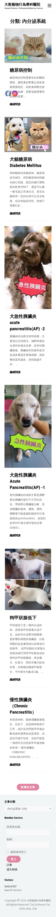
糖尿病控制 (21, 70)
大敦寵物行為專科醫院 (22, 4)
